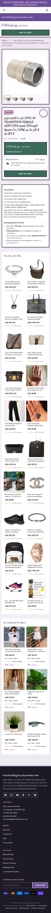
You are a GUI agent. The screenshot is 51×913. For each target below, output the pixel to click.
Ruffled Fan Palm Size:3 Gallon (36, 693)
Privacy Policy (8, 859)
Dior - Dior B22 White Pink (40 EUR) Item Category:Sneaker (14, 602)
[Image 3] (22, 98)
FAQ (4, 838)
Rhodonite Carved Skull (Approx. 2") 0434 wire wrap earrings (13, 496)
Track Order (8, 843)
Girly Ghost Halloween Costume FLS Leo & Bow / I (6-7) (14, 650)
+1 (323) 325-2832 (10, 813)
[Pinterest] (35, 795)
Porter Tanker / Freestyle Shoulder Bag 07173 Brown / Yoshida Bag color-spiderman (36, 283)
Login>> (11, 665)
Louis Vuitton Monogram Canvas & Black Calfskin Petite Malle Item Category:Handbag (13, 389)
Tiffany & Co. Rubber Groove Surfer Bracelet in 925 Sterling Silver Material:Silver (36, 531)
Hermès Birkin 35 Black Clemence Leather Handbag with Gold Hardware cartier (35, 318)
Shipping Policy (9, 867)
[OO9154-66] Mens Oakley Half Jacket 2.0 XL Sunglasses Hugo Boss (37, 735)
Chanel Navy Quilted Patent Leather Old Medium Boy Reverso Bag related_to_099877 (14, 460)
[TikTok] (23, 795)
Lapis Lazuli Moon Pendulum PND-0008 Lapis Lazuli (35, 425)
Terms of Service (9, 863)
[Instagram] (11, 795)
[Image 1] (7, 98)
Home (4, 41)
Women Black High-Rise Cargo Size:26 (13, 424)
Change (42, 159)
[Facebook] (5, 795)
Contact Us (7, 834)
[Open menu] (4, 10)
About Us (6, 830)
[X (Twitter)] (29, 795)
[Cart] (47, 10)
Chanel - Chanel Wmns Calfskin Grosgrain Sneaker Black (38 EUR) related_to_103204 (13, 531)
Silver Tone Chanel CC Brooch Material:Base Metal (34, 496)
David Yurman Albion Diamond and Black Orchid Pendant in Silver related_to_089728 (14, 318)
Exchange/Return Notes (14, 223)
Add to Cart (25, 33)
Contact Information (11, 871)
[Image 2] (14, 98)
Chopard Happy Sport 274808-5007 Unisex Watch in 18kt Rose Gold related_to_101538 (35, 566)
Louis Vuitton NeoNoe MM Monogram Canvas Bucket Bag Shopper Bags (14, 354)
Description (9, 190)
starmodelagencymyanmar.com (17, 17)
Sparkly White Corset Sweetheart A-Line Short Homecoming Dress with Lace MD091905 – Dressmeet (36, 650)
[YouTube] (17, 795)
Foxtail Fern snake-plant (13, 734)
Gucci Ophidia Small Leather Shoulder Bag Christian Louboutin (34, 354)
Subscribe (40, 885)
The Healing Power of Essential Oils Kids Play (35, 602)
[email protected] (15, 238)
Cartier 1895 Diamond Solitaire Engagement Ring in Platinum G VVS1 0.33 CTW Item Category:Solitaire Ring (13, 283)
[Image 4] (29, 98)
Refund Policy (8, 854)
